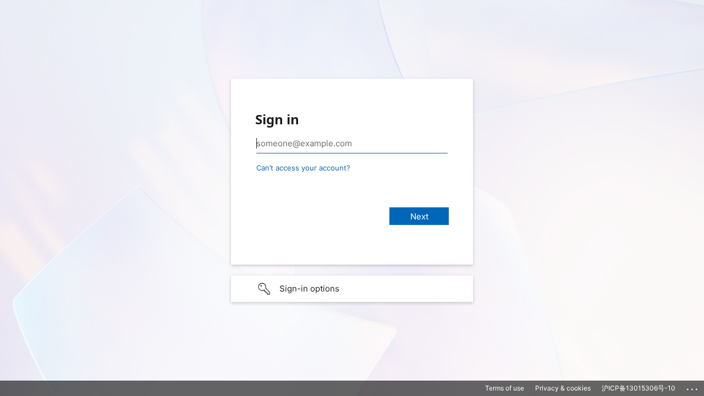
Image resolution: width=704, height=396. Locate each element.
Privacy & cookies (563, 388)
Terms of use (504, 388)
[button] (352, 289)
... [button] (693, 386)
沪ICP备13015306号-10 (638, 388)
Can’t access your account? (303, 167)
